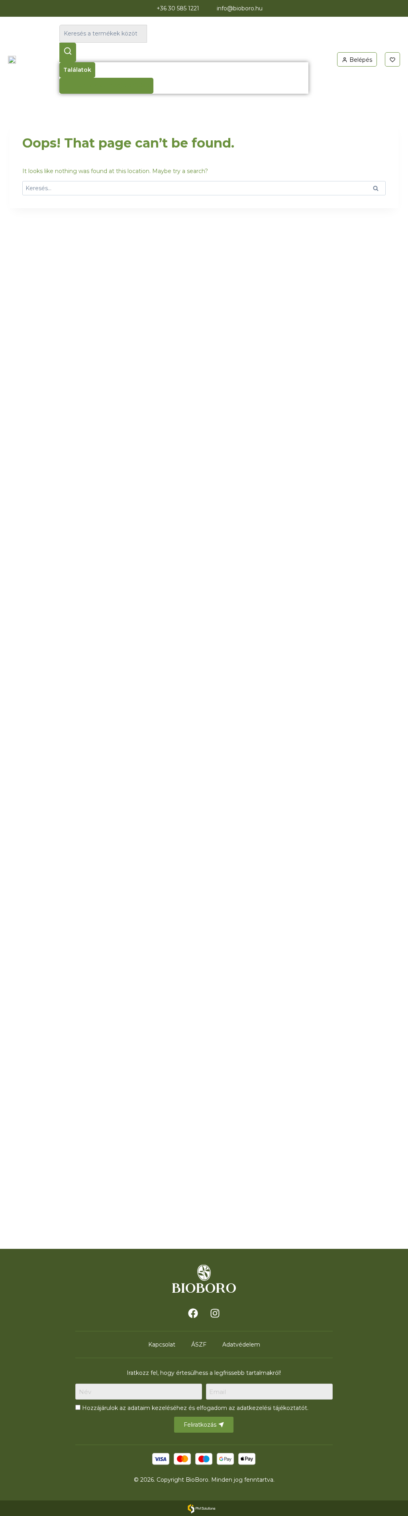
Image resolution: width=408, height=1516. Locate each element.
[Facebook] (193, 1313)
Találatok (77, 69)
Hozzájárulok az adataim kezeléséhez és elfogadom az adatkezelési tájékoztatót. (195, 1408)
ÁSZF (198, 1344)
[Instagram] (215, 1313)
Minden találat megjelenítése (106, 85)
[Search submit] (67, 52)
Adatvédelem (241, 1344)
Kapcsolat (161, 1344)
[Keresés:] (204, 188)
